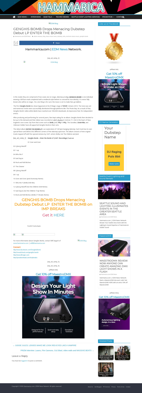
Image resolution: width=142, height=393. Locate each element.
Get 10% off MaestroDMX (53, 274)
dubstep (59, 36)
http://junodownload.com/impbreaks (25, 257)
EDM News (60, 49)
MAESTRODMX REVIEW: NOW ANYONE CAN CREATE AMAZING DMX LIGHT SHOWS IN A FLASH (114, 266)
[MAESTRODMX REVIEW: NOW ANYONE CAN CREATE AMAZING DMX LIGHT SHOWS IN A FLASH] (114, 241)
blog (44, 36)
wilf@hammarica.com (37, 243)
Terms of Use (120, 387)
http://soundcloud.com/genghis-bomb (25, 252)
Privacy (113, 387)
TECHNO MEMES (62, 17)
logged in (24, 361)
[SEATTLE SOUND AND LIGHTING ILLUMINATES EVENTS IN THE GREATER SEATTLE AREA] (114, 183)
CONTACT (120, 17)
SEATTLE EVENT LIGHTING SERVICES (85, 17)
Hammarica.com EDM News (23, 36)
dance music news (51, 36)
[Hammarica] (71, 1)
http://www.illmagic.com (21, 255)
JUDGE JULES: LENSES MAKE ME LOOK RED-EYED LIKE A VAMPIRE (44, 345)
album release (38, 36)
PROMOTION (107, 17)
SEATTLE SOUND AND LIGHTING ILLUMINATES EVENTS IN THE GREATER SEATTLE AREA (114, 209)
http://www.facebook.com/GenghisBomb (27, 250)
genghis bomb (84, 36)
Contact (128, 387)
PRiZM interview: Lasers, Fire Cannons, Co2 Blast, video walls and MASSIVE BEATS (57, 350)
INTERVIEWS (36, 17)
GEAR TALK (47, 17)
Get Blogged (98, 387)
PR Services (106, 387)
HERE (59, 215)
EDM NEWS (22, 17)
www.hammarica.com (20, 243)
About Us (90, 387)
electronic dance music (72, 36)
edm (64, 36)
